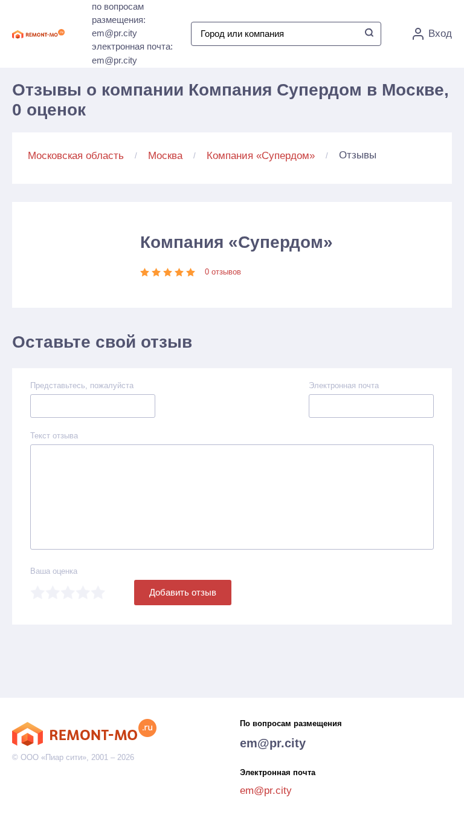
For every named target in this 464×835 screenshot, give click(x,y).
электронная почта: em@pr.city (132, 53)
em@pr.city (273, 743)
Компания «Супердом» (261, 155)
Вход (440, 33)
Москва (165, 155)
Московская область (76, 155)
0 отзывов (223, 271)
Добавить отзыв (182, 592)
